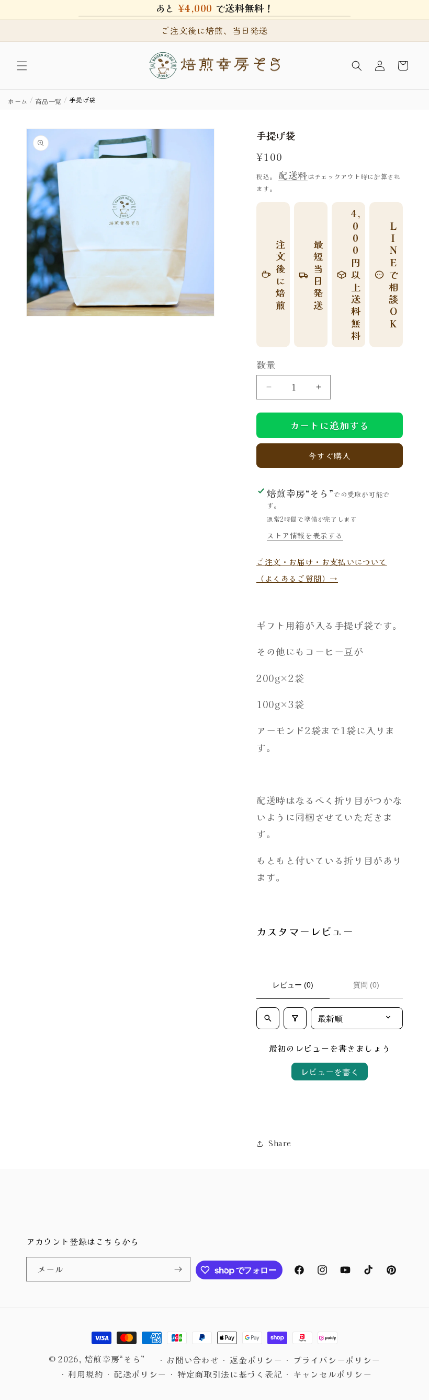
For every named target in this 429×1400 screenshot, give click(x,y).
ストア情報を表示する (305, 535)
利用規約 (85, 1374)
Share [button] (279, 1143)
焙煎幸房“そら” (115, 1358)
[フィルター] (295, 1018)
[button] (21, 65)
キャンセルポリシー (332, 1374)
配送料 (293, 175)
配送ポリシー (140, 1374)
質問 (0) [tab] (366, 985)
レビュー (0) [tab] (293, 985)
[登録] (178, 1269)
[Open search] (267, 1018)
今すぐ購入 (330, 455)
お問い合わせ (192, 1360)
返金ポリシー (256, 1360)
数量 (266, 364)
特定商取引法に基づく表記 (229, 1374)
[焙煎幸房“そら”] (214, 65)
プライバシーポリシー (336, 1360)
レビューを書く (329, 1071)
